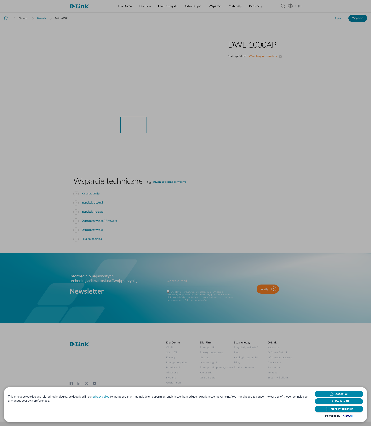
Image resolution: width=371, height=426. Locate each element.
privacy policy (101, 396)
